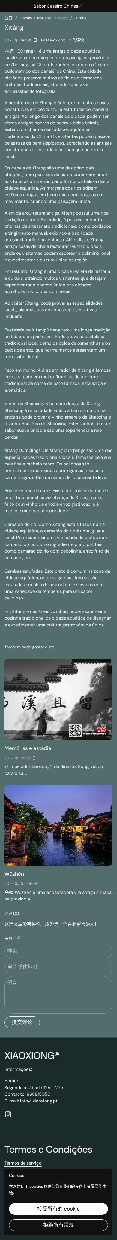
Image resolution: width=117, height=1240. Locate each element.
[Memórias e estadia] (58, 699)
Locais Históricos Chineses (43, 17)
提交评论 (22, 1022)
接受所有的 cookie (58, 1208)
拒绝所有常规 (58, 1225)
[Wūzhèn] (58, 825)
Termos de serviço (23, 1163)
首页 (8, 17)
